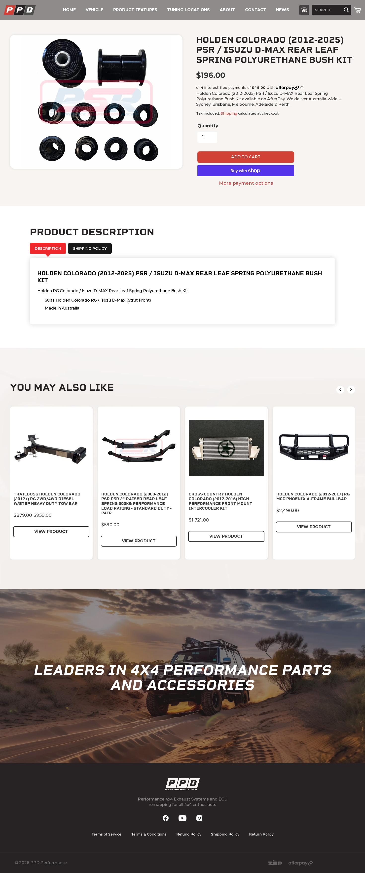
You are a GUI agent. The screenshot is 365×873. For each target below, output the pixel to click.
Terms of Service (106, 834)
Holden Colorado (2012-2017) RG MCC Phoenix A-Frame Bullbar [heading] (313, 496)
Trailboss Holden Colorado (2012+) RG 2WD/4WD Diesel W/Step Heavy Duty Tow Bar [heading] (47, 499)
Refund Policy (188, 834)
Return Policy (261, 834)
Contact (255, 9)
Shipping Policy (225, 834)
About (227, 9)
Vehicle (94, 9)
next (351, 390)
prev (340, 390)
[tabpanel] (182, 291)
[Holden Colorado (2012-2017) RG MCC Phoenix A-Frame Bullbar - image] (314, 448)
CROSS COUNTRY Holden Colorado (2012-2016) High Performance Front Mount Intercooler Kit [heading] (220, 501)
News (282, 9)
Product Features (135, 9)
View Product (51, 531)
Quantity (207, 126)
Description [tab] (48, 248)
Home (69, 9)
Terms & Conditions (149, 834)
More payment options (246, 183)
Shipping (229, 113)
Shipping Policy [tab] (90, 248)
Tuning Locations (188, 9)
